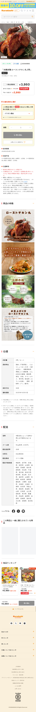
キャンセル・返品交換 (18, 674)
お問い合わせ (18, 688)
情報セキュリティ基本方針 (18, 680)
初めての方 (5, 632)
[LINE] (20, 623)
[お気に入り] (24, 11)
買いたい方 (5, 644)
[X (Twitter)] (15, 623)
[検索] (21, 10)
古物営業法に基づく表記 (18, 669)
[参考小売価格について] (11, 88)
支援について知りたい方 (9, 650)
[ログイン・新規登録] (27, 11)
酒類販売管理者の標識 (18, 683)
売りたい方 (5, 638)
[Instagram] (24, 623)
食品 (8, 22)
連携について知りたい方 (9, 656)
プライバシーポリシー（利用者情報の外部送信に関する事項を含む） (18, 677)
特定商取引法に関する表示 (18, 672)
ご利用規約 (18, 666)
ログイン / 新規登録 (17, 10)
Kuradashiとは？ (30, 1)
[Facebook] (11, 623)
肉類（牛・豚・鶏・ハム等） (18, 22)
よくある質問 (18, 686)
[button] (34, 593)
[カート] (30, 11)
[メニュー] (33, 10)
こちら (25, 181)
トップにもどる (19, 609)
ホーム (3, 22)
